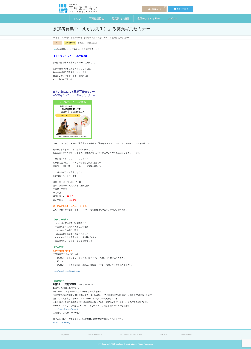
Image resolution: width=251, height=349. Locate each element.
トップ (77, 18)
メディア (173, 18)
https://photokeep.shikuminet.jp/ (66, 271)
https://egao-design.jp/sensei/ (65, 309)
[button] (77, 18)
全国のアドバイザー (148, 18)
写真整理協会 (96, 18)
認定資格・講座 (120, 18)
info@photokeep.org (61, 322)
